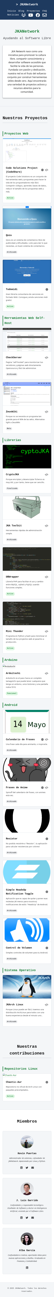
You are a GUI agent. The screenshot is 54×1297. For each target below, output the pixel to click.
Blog (21, 11)
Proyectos (33, 11)
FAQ (44, 11)
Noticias (13, 14)
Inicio (11, 11)
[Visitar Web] (42, 170)
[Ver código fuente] (46, 170)
